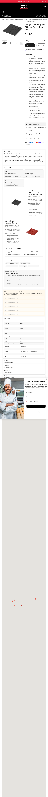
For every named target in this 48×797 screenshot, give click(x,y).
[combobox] (27, 401)
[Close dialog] (47, 379)
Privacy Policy (34, 416)
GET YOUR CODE (36, 406)
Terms (38, 416)
